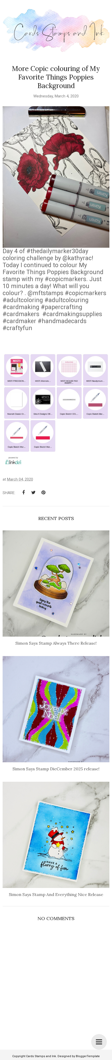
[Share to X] (33, 492)
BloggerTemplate (88, 1056)
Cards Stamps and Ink (41, 1056)
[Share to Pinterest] (43, 492)
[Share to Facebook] (23, 492)
